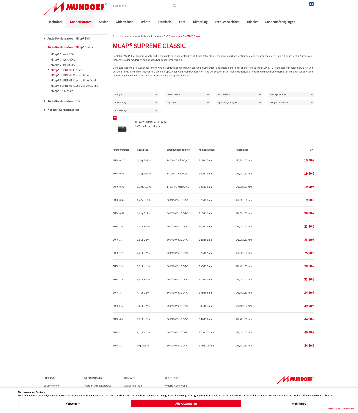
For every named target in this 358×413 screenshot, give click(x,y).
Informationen (93, 378)
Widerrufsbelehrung (176, 385)
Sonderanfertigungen (280, 22)
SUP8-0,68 (118, 213)
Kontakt (129, 378)
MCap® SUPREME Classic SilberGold (73, 80)
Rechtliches (172, 378)
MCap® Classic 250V (63, 54)
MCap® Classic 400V (63, 59)
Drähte (145, 22)
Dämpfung (200, 22)
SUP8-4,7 (118, 292)
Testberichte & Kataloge (97, 385)
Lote (182, 22)
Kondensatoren (81, 22)
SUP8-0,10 (118, 160)
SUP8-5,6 (118, 306)
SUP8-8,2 (118, 332)
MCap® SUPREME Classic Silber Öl (72, 75)
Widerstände (124, 22)
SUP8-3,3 (118, 266)
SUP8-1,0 (118, 226)
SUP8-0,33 (118, 186)
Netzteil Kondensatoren (63, 109)
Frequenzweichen (227, 22)
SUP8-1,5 (118, 239)
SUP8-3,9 (118, 279)
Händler (252, 22)
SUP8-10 (117, 345)
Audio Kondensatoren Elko (64, 101)
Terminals (165, 22)
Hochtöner (55, 22)
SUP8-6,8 (118, 319)
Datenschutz (333, 408)
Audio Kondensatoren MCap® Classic (71, 47)
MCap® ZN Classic (62, 91)
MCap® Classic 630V (63, 65)
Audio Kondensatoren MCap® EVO (69, 38)
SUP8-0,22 (118, 173)
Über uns (49, 378)
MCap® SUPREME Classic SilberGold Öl (75, 85)
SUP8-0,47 (118, 200)
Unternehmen (51, 385)
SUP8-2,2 (118, 253)
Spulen (103, 22)
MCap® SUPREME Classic (66, 70)
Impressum (348, 408)
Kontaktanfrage (133, 385)
